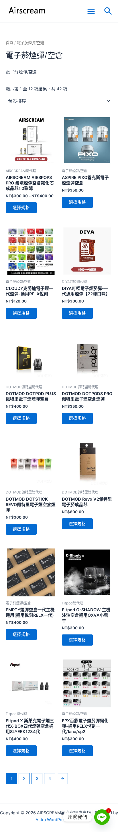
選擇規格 (21, 207)
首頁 (9, 42)
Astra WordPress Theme (59, 819)
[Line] (102, 817)
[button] (108, 11)
